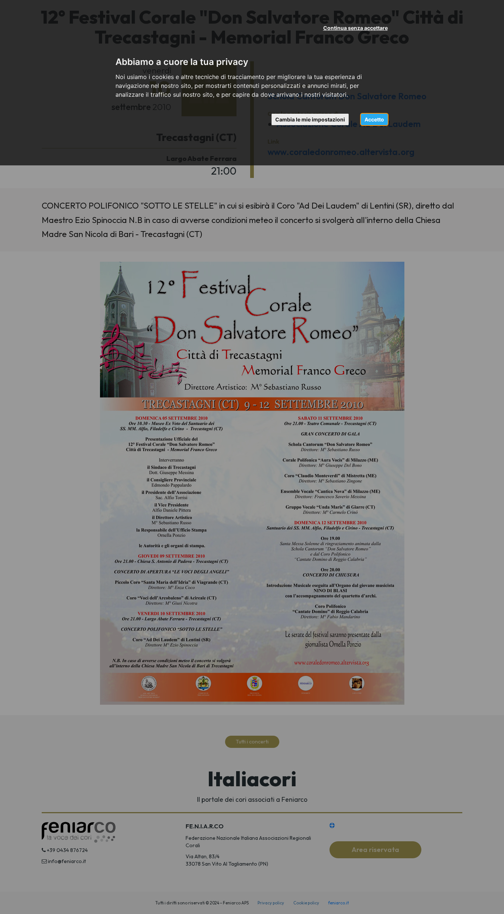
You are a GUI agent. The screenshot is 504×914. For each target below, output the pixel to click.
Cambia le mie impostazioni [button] (310, 119)
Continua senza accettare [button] (355, 28)
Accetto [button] (374, 119)
